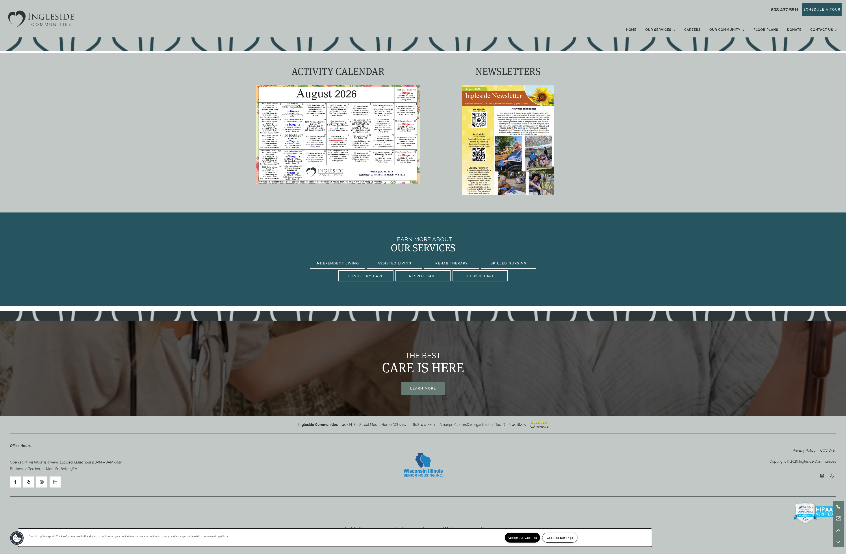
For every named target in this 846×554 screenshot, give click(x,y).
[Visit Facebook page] (15, 482)
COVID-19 (828, 450)
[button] (822, 9)
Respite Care (423, 276)
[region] (335, 537)
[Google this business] (55, 482)
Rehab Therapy (451, 263)
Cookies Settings (560, 537)
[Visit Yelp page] (28, 482)
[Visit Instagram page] (41, 482)
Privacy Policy (804, 450)
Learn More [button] (423, 388)
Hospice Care (480, 276)
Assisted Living (395, 263)
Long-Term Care (366, 276)
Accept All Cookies (522, 537)
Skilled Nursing (509, 263)
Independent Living (337, 263)
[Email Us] (838, 518)
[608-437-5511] (838, 506)
